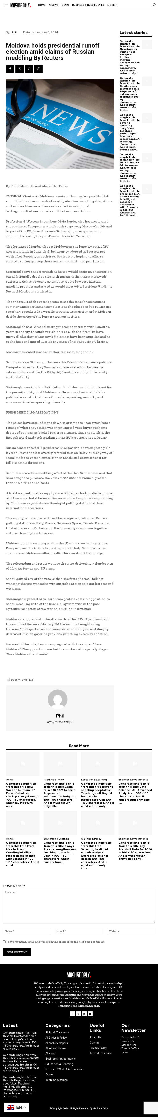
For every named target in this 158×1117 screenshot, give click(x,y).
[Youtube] (90, 1013)
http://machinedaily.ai (60, 722)
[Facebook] (10, 69)
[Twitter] (19, 69)
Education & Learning (94, 779)
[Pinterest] (29, 69)
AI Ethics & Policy (54, 779)
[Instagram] (78, 1013)
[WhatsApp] (38, 69)
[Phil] (60, 699)
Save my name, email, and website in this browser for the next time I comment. (56, 941)
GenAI (10, 779)
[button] (154, 4)
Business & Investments (133, 779)
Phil (14, 32)
